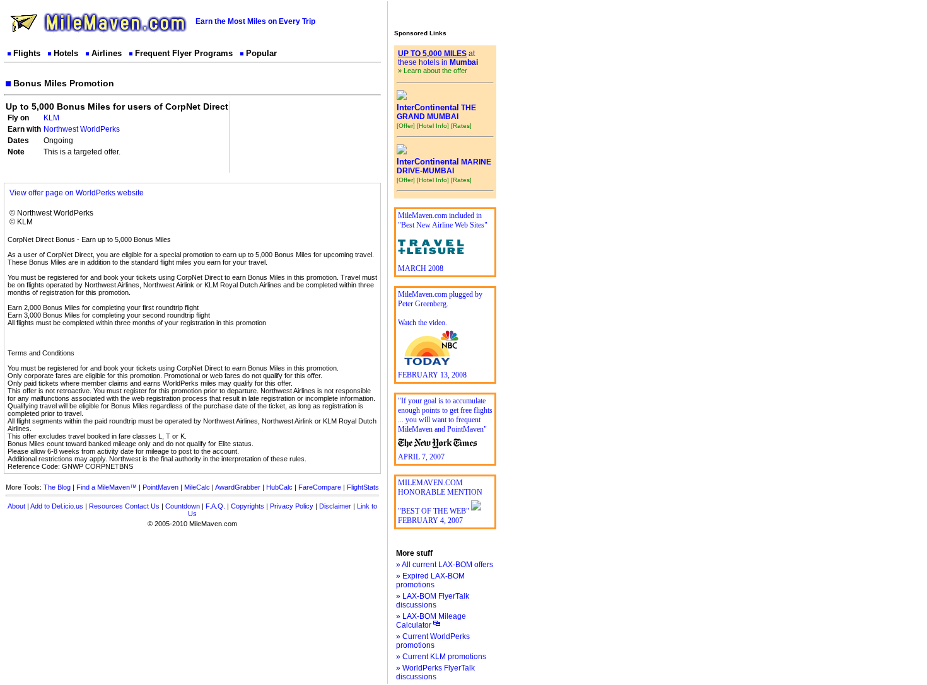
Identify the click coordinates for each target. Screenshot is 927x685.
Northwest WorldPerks (82, 129)
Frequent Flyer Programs (184, 53)
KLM (51, 117)
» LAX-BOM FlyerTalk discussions (432, 600)
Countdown (182, 506)
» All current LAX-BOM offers (444, 564)
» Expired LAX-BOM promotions (430, 580)
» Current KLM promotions (441, 656)
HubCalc (279, 487)
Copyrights (247, 506)
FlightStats (363, 487)
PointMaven (160, 487)
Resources (106, 506)
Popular (261, 53)
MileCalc (197, 487)
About (16, 506)
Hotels (66, 53)
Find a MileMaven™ (106, 487)
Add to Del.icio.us (56, 506)
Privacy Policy (291, 506)
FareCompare (319, 487)
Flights (26, 53)
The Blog (57, 487)
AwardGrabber (237, 487)
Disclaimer (335, 506)
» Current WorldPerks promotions (433, 641)
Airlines (106, 53)
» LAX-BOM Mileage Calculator (431, 621)
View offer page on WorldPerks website (76, 192)
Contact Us (142, 506)
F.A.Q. (215, 506)
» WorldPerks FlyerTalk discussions (435, 672)
